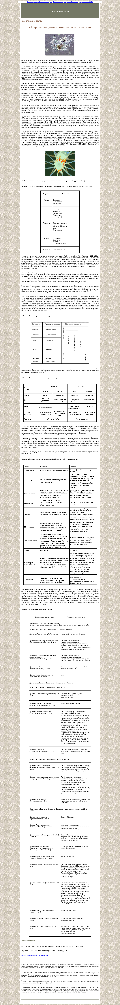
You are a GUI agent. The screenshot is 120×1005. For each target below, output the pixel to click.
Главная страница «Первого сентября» (39, 2)
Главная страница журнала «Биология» (65, 2)
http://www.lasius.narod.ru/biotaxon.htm (34, 955)
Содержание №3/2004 (86, 2)
